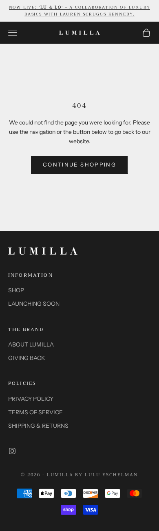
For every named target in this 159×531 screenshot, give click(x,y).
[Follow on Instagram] (12, 451)
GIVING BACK (26, 358)
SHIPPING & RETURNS (38, 425)
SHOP (16, 290)
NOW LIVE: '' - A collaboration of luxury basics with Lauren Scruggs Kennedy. (79, 11)
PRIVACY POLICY (30, 398)
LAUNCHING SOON (34, 303)
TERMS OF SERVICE (35, 412)
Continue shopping (79, 164)
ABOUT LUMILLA (31, 344)
